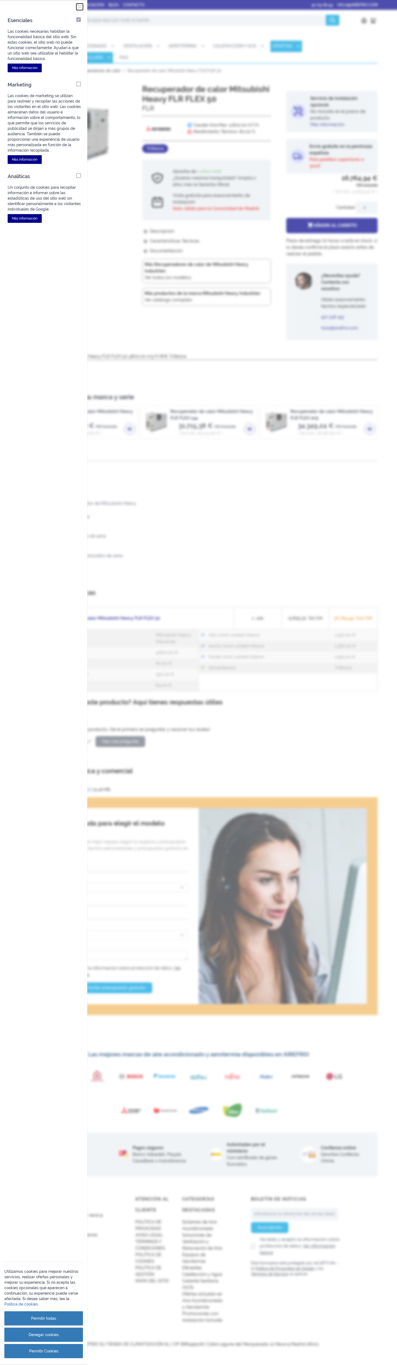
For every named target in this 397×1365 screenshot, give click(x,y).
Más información (24, 68)
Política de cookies (21, 1304)
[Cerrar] (79, 7)
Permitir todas (43, 1318)
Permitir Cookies (43, 1351)
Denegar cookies (44, 1335)
